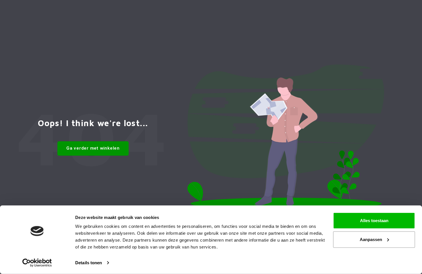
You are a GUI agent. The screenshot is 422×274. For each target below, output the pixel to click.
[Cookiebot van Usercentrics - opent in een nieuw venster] (37, 263)
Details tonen (88, 262)
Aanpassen (371, 239)
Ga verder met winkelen (93, 148)
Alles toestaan (374, 220)
